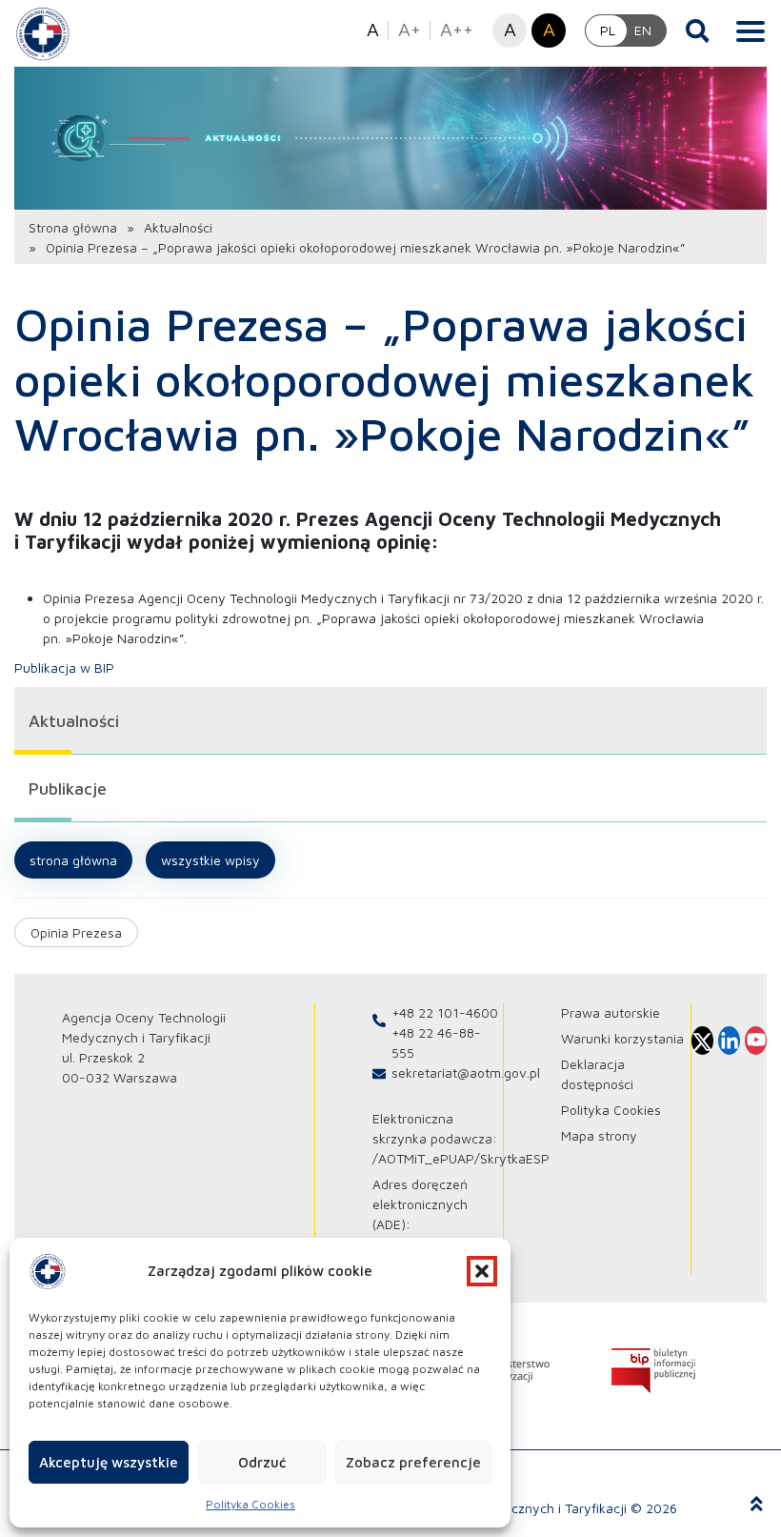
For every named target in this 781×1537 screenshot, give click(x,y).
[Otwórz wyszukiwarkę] (698, 30)
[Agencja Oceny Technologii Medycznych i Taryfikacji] (42, 33)
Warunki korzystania (622, 1038)
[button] (481, 1271)
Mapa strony (599, 1135)
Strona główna (73, 227)
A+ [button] (409, 29)
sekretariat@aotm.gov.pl (465, 1072)
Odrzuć (262, 1462)
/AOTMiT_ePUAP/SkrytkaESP (461, 1158)
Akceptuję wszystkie (108, 1462)
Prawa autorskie (610, 1012)
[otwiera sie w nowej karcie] (653, 1371)
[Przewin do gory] (757, 1504)
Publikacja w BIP (64, 667)
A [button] (373, 29)
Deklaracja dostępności (597, 1074)
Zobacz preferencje (413, 1462)
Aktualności (178, 227)
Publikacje (68, 789)
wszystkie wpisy (210, 860)
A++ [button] (456, 29)
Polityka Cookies (250, 1504)
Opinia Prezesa (76, 932)
